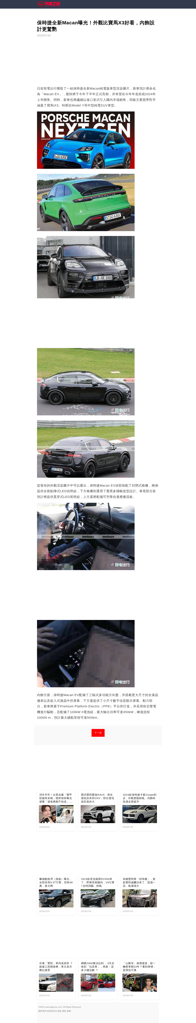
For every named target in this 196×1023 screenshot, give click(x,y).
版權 (69, 1011)
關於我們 (42, 1011)
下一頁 (98, 733)
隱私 (64, 1011)
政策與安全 (52, 1011)
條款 (60, 1011)
